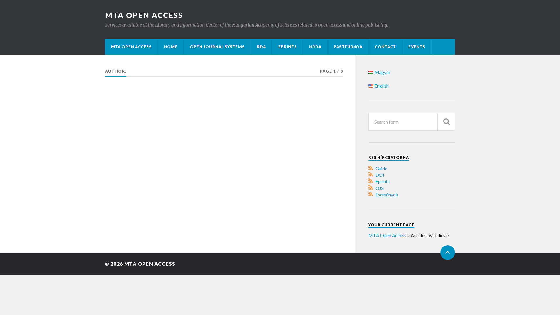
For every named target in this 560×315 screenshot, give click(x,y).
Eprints (287, 46)
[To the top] (447, 252)
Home (171, 46)
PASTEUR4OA (348, 46)
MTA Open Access (144, 15)
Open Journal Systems (217, 46)
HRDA (315, 46)
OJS (379, 188)
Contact (385, 46)
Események (386, 194)
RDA (261, 46)
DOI (379, 175)
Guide (381, 168)
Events (416, 46)
